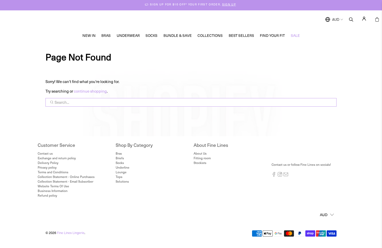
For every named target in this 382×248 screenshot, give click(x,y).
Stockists (200, 162)
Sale (295, 35)
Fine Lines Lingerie (70, 232)
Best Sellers (241, 35)
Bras (106, 35)
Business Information (53, 190)
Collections (210, 35)
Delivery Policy (48, 162)
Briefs (120, 158)
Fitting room (202, 158)
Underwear (128, 35)
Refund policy (47, 195)
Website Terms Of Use (53, 186)
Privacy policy (47, 167)
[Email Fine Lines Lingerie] (286, 175)
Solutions (122, 181)
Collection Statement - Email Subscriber (65, 181)
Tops (119, 176)
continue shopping (90, 91)
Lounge (121, 172)
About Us (200, 153)
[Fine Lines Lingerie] (196, 19)
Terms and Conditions (53, 172)
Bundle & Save (177, 35)
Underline (122, 167)
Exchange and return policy (57, 158)
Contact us (45, 153)
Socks (151, 35)
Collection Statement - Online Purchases (66, 176)
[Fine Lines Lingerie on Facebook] (274, 175)
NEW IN (89, 35)
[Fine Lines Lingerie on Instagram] (280, 175)
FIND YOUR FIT (272, 35)
